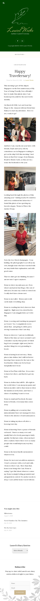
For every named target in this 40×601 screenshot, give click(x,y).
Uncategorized (20, 64)
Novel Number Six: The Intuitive (15, 521)
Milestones (8, 513)
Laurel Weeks (20, 31)
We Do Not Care (10, 528)
